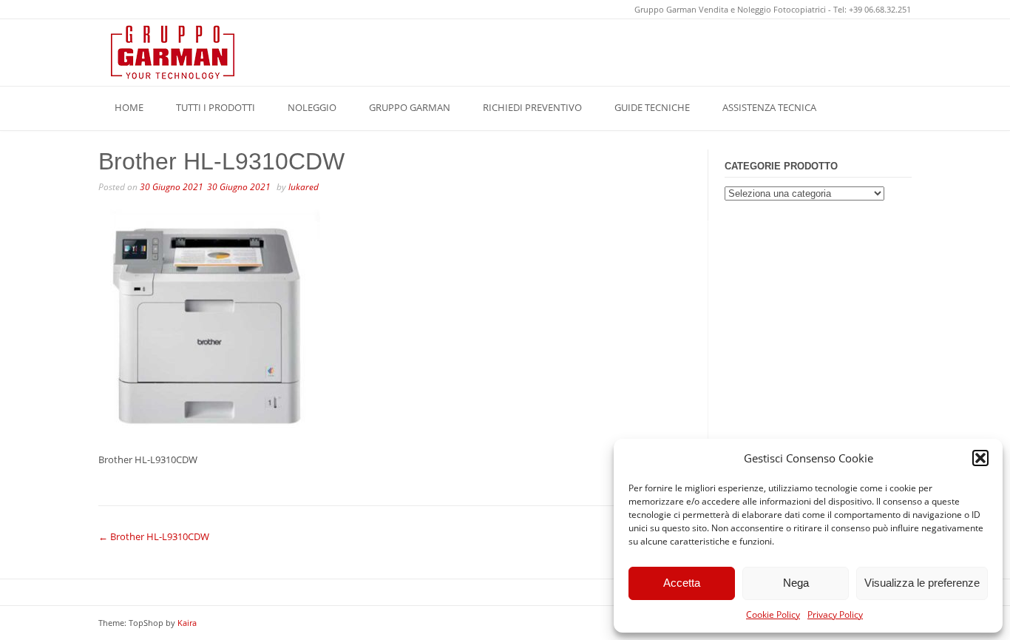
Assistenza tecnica (769, 107)
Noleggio (312, 107)
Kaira (187, 622)
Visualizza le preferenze (922, 582)
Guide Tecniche (652, 107)
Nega (796, 582)
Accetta (681, 582)
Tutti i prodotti (215, 107)
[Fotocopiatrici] (172, 52)
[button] (980, 458)
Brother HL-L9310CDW (153, 536)
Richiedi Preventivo (532, 107)
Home (129, 107)
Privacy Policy (835, 614)
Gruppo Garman (409, 107)
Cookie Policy (773, 614)
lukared (303, 187)
